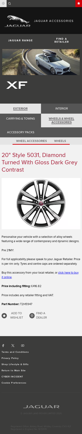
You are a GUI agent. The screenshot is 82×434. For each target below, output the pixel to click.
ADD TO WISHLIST (16, 315)
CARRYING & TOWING (20, 118)
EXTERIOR (20, 108)
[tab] (20, 109)
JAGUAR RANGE (20, 40)
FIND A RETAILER (61, 40)
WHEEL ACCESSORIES (31, 141)
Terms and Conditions (15, 352)
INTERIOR (61, 108)
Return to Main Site (14, 370)
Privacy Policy (10, 358)
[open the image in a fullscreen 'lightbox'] (41, 203)
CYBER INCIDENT (12, 376)
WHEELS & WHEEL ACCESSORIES (61, 120)
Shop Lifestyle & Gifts (15, 364)
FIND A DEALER (41, 315)
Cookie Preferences (14, 383)
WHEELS (60, 141)
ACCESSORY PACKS (20, 132)
